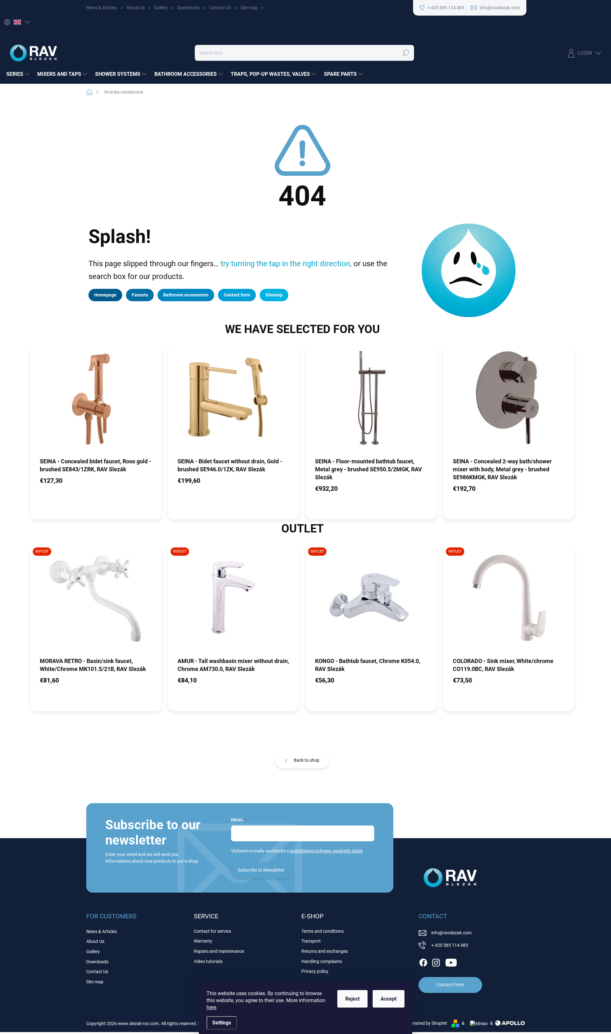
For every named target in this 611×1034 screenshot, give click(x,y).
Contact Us (220, 7)
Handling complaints (321, 961)
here (211, 1007)
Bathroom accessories (185, 294)
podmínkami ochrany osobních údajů (326, 850)
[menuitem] (18, 74)
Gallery (161, 7)
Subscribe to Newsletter (261, 870)
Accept (389, 999)
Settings (221, 1023)
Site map (249, 7)
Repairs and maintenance (219, 951)
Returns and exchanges (324, 951)
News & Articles (101, 7)
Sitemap (274, 294)
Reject (352, 999)
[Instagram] (436, 961)
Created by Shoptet (428, 1023)
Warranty (203, 941)
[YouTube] (451, 961)
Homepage (105, 294)
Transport (311, 941)
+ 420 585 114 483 (449, 945)
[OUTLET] (96, 600)
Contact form (237, 294)
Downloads (188, 7)
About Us (135, 7)
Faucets (140, 294)
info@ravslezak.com (451, 932)
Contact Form (450, 984)
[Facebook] (423, 961)
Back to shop (307, 760)
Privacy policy (314, 971)
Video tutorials (208, 961)
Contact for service (212, 931)
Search (405, 52)
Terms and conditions (322, 931)
